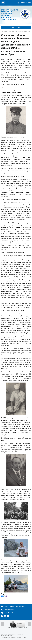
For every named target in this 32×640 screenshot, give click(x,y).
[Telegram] (4, 596)
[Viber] (6, 596)
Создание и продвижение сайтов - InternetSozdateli (13, 637)
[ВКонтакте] (2, 596)
